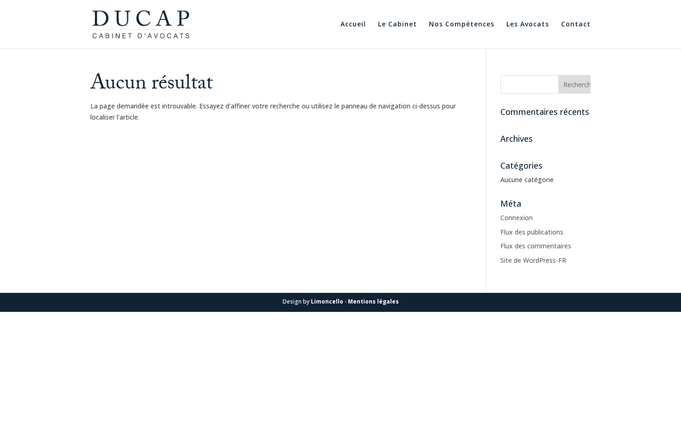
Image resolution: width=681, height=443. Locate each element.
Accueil (353, 24)
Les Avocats (527, 24)
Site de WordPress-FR (533, 260)
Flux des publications (531, 232)
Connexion (516, 217)
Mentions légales (373, 301)
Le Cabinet (397, 24)
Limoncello (328, 301)
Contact (576, 24)
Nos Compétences (461, 24)
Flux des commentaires (535, 245)
